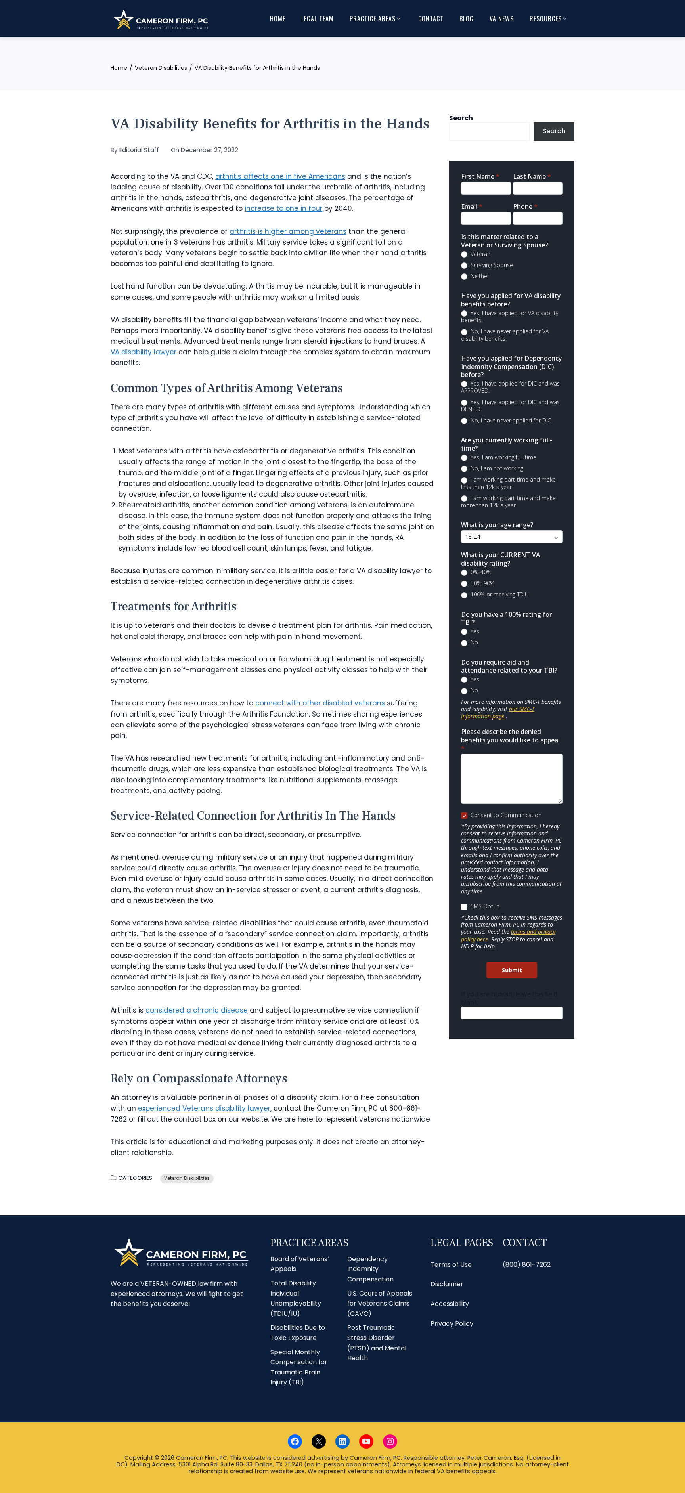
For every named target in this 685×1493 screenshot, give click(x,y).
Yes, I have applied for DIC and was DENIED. (510, 406)
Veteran (479, 254)
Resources (546, 18)
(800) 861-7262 (527, 1264)
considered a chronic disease (196, 1010)
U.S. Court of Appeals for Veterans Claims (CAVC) (379, 1303)
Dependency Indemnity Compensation (370, 1269)
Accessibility (450, 1303)
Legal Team (317, 18)
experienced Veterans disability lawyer (204, 1108)
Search (461, 117)
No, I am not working (496, 468)
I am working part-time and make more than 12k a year (508, 502)
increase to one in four (283, 208)
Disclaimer (447, 1284)
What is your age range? (497, 525)
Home (277, 18)
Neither (479, 276)
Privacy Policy (452, 1323)
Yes (474, 631)
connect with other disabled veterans (320, 703)
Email (471, 207)
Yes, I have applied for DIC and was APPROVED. (510, 387)
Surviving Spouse (491, 265)
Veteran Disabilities (187, 1178)
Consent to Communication (505, 815)
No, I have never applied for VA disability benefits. (505, 335)
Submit (512, 970)
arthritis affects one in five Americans (280, 176)
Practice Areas (373, 18)
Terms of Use (451, 1264)
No (473, 642)
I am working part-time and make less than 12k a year (508, 483)
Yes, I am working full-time (502, 457)
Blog (466, 18)
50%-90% (482, 583)
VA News (502, 18)
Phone (525, 207)
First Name (480, 176)
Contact (431, 18)
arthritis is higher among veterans (288, 231)
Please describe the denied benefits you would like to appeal (510, 740)
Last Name (532, 176)
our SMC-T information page (497, 712)
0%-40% (480, 572)
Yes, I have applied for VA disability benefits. (509, 317)
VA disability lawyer (143, 352)
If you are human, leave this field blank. (509, 998)
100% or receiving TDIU (499, 594)
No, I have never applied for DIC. (510, 420)
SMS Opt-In (484, 906)
